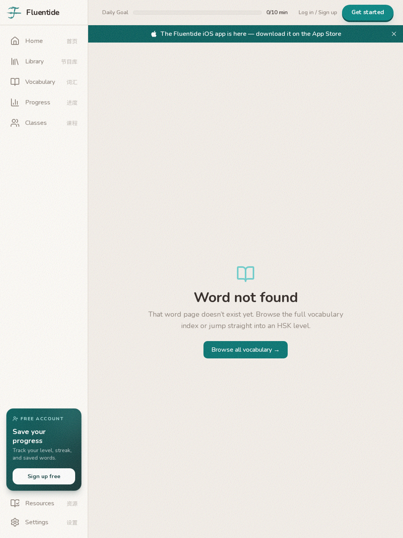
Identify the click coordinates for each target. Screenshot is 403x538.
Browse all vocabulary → (245, 349)
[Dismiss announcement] (394, 34)
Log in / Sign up (318, 12)
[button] (43, 449)
